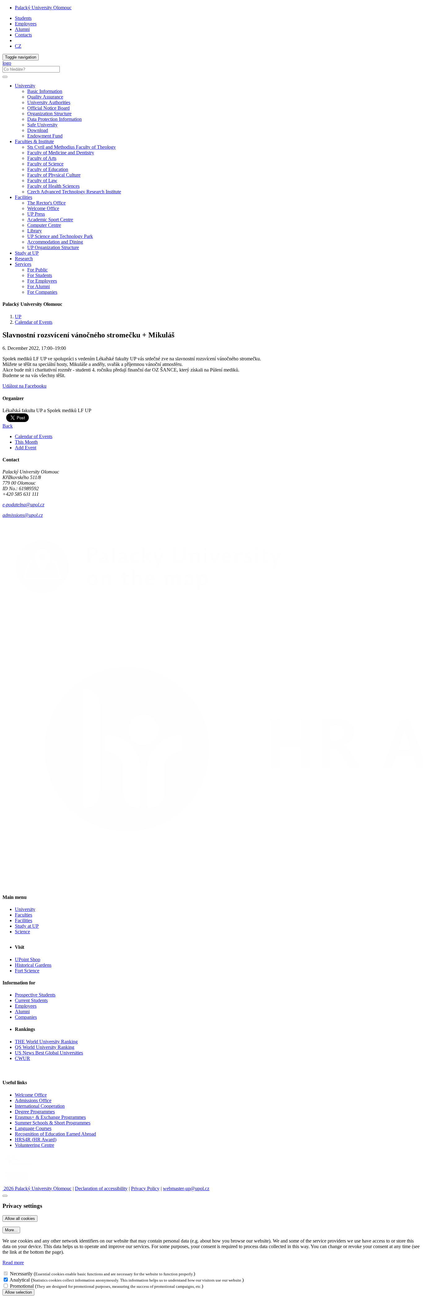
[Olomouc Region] (23, 1166)
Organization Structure (49, 113)
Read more (13, 1262)
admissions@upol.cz (22, 515)
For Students (39, 275)
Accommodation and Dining (55, 241)
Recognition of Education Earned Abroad (55, 1134)
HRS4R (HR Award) (35, 1139)
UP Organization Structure (53, 247)
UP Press (36, 214)
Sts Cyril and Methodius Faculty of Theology (71, 147)
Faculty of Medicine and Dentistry (60, 152)
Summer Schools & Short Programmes (52, 1122)
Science (22, 931)
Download (37, 130)
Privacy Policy (145, 1188)
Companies (26, 1017)
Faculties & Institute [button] (34, 141)
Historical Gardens (33, 965)
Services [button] (23, 264)
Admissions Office (33, 1100)
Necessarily (21, 1273)
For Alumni (38, 286)
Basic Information (44, 91)
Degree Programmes (35, 1111)
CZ (18, 46)
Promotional (22, 1286)
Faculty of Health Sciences (53, 186)
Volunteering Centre (34, 1145)
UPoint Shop (27, 959)
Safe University (42, 124)
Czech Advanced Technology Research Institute (74, 191)
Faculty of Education (47, 169)
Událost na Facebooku (24, 386)
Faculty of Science (45, 163)
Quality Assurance (45, 96)
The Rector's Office (46, 202)
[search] (4, 77)
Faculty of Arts (41, 158)
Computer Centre (44, 225)
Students (23, 18)
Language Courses (33, 1128)
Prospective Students (35, 994)
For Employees (42, 281)
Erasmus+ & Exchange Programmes (50, 1117)
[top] (4, 1196)
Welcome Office (43, 208)
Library (34, 230)
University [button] (25, 85)
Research (24, 258)
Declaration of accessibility (101, 1188)
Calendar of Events (33, 322)
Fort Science (27, 970)
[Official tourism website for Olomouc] (16, 1183)
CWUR (22, 1058)
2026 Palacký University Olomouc (37, 1188)
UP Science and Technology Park (60, 236)
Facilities (23, 197)
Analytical (20, 1280)
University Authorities (48, 102)
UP (18, 316)
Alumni (22, 29)
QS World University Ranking (44, 1047)
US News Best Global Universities (49, 1052)
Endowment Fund (45, 136)
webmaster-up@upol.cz (186, 1188)
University (25, 909)
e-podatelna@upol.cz (23, 504)
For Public (37, 269)
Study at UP (27, 253)
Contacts (23, 34)
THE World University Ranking (46, 1041)
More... (11, 1230)
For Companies (42, 292)
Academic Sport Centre (50, 219)
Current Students (31, 1000)
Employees (26, 23)
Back (7, 426)
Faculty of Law (42, 180)
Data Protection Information (54, 119)
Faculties (23, 914)
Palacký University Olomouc (43, 7)
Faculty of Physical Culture (54, 175)
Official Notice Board (48, 108)
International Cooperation (40, 1106)
